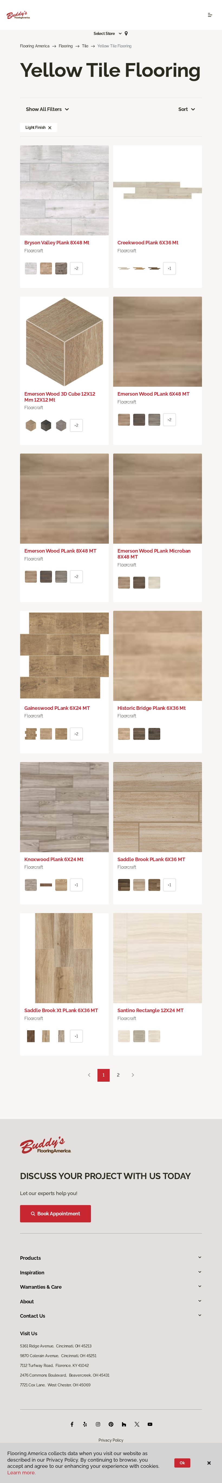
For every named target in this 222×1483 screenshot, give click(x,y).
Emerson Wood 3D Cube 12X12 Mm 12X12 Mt (59, 397)
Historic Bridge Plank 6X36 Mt (151, 708)
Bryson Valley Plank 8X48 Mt (56, 242)
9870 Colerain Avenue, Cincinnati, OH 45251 (58, 1356)
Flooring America (35, 46)
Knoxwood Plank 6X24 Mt (53, 859)
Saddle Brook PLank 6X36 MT (151, 859)
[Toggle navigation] (210, 14)
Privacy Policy (111, 1440)
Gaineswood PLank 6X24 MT (57, 708)
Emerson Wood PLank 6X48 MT (153, 394)
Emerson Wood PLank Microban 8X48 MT (154, 554)
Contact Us (32, 1316)
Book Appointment (58, 1213)
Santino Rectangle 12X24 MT (150, 1010)
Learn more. (21, 1472)
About (27, 1301)
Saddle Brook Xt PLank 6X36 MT (61, 1010)
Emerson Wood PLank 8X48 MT (60, 551)
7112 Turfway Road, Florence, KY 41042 (54, 1365)
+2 (76, 268)
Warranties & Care (41, 1287)
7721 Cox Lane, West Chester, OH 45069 (55, 1385)
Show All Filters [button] (44, 109)
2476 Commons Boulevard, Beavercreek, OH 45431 (64, 1375)
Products (30, 1258)
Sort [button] (183, 109)
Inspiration (32, 1272)
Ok (182, 1463)
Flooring (66, 46)
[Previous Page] (89, 1075)
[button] (108, 33)
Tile (85, 46)
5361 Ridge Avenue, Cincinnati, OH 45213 (55, 1346)
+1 (169, 268)
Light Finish (35, 127)
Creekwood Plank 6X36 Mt (147, 242)
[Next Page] (132, 1075)
